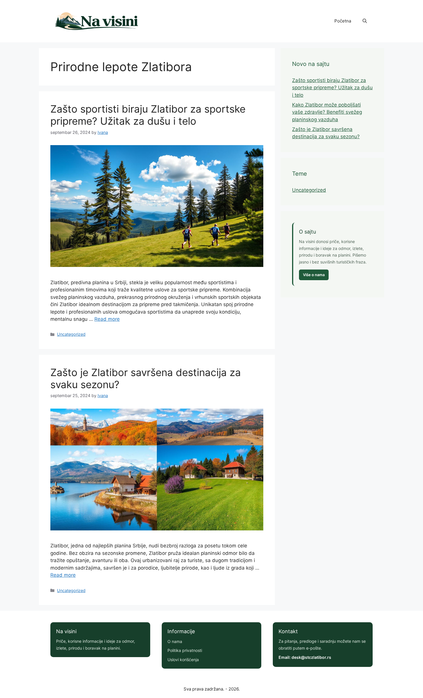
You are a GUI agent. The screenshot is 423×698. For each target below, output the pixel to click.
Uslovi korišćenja (183, 659)
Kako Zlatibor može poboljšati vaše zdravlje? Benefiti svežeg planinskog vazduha (327, 112)
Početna (342, 21)
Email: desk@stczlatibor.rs (305, 657)
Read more (107, 319)
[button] (365, 21)
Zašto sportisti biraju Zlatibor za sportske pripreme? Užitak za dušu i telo (147, 115)
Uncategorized (71, 334)
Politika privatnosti (184, 650)
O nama (174, 641)
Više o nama (314, 274)
